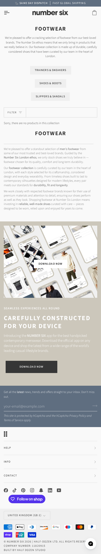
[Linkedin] (50, 490)
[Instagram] (32, 490)
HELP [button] (7, 448)
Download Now (31, 367)
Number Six (15, 542)
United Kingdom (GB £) (25, 515)
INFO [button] (7, 462)
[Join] (93, 405)
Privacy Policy (77, 416)
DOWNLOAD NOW (50, 264)
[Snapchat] (41, 490)
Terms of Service (13, 420)
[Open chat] (90, 543)
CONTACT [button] (10, 476)
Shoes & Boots (50, 83)
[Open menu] (11, 13)
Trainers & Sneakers (50, 70)
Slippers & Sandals (50, 96)
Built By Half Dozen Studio (25, 550)
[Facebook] (6, 490)
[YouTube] (59, 490)
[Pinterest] (23, 490)
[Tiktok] (14, 490)
